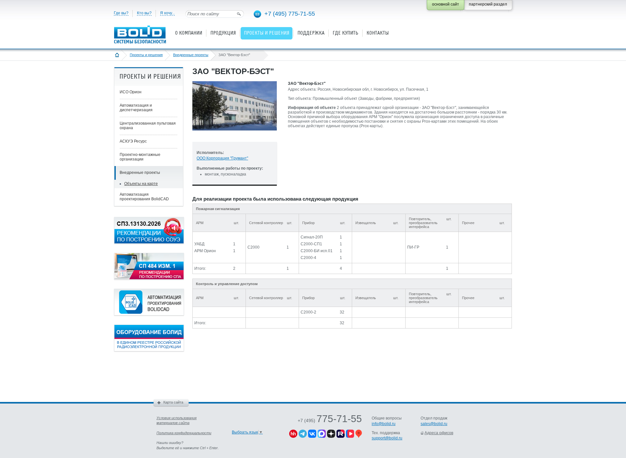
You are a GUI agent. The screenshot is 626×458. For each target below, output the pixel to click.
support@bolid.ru (387, 438)
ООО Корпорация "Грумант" (222, 158)
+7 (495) (330, 420)
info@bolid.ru (383, 423)
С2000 (253, 247)
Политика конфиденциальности (183, 433)
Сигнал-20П (312, 237)
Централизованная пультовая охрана (148, 125)
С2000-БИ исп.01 (317, 251)
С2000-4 (308, 257)
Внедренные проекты (190, 55)
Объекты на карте (141, 183)
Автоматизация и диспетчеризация (136, 107)
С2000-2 (308, 312)
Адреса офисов (439, 433)
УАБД (199, 244)
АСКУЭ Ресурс (133, 141)
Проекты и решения (146, 55)
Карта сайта (173, 402)
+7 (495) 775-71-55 (289, 13)
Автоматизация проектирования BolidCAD (144, 196)
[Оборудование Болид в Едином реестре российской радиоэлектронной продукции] (149, 350)
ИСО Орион (131, 92)
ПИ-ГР (413, 247)
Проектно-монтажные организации (140, 156)
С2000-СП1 (311, 244)
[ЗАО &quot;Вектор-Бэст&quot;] (234, 135)
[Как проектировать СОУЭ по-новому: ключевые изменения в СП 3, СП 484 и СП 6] (149, 242)
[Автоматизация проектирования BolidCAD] (149, 314)
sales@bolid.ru (434, 423)
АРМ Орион (205, 251)
